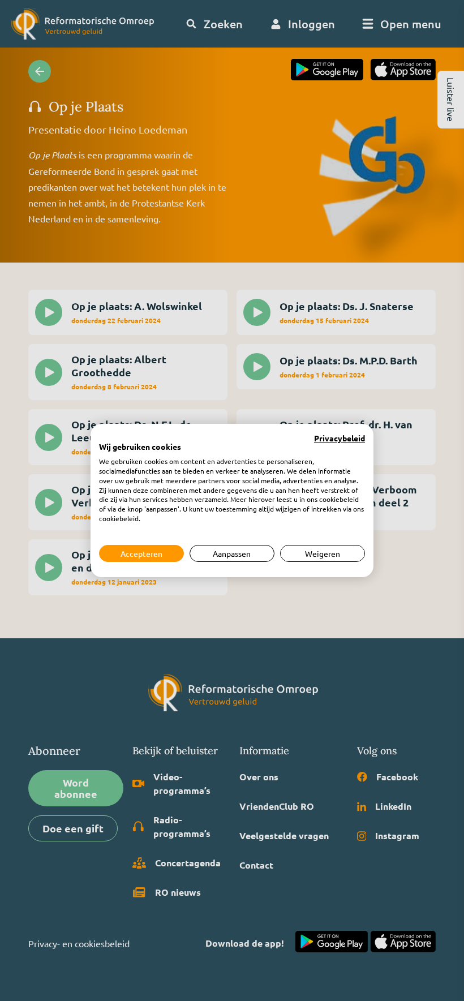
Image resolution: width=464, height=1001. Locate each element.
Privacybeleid (339, 438)
